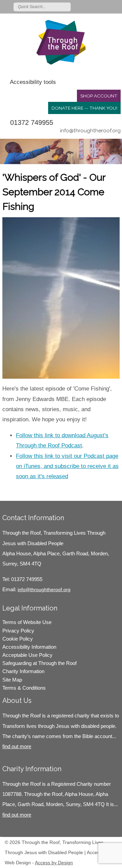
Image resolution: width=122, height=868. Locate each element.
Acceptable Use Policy (27, 655)
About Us (17, 700)
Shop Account (98, 95)
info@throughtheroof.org (90, 131)
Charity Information (23, 671)
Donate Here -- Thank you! (84, 108)
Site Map (12, 680)
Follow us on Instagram (106, 6)
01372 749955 (31, 122)
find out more (16, 746)
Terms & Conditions (24, 688)
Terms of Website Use (27, 622)
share (10, 490)
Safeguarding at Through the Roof (39, 663)
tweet (19, 490)
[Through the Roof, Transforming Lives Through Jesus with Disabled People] (61, 42)
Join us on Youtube (115, 6)
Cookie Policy (17, 639)
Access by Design (54, 862)
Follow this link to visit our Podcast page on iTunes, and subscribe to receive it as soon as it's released (67, 466)
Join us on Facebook (96, 6)
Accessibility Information (29, 647)
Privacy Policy (18, 630)
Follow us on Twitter (86, 6)
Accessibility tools (33, 82)
